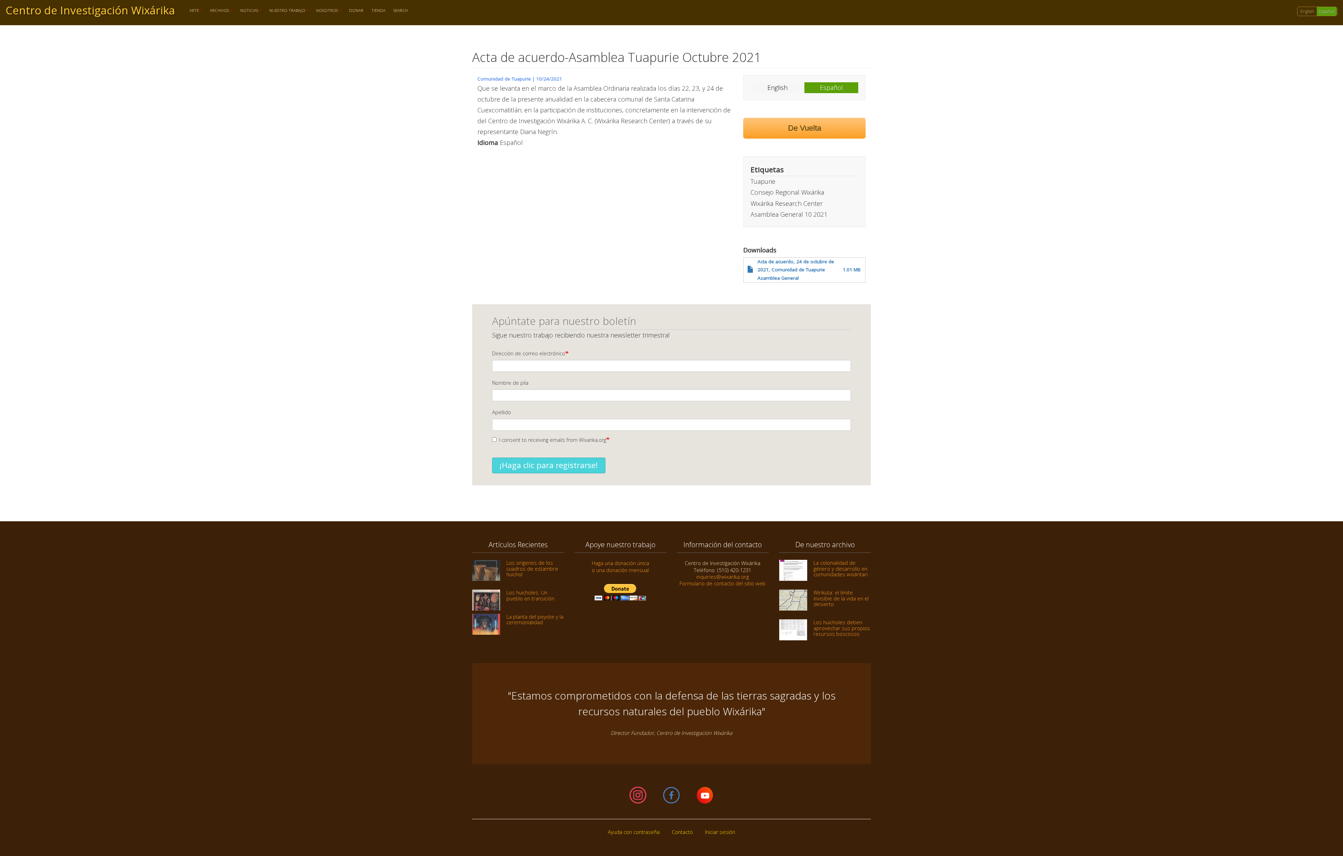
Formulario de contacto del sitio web (723, 583)
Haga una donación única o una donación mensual (620, 566)
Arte (192, 10)
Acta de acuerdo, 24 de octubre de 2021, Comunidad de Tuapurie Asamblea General (796, 269)
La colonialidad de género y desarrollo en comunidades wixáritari (840, 568)
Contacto (682, 832)
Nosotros (325, 10)
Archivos (217, 10)
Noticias (247, 10)
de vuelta (804, 128)
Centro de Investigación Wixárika (90, 10)
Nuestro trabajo (285, 10)
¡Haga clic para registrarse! (548, 465)
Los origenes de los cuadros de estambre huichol (532, 568)
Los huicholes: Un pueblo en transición (530, 595)
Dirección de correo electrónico (528, 353)
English (1307, 11)
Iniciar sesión (720, 832)
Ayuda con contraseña (634, 832)
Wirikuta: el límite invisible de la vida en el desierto (841, 598)
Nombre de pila (510, 383)
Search (400, 10)
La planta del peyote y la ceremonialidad (534, 619)
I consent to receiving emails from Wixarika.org (552, 440)
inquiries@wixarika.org (722, 576)
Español (1326, 11)
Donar (356, 10)
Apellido (501, 412)
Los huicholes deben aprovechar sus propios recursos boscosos (841, 628)
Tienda (378, 10)
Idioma (487, 142)
